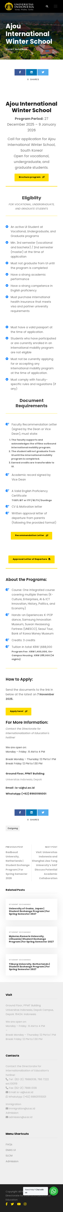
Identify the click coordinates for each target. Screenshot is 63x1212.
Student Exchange (20, 904)
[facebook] (7, 1204)
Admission (12, 1161)
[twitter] (12, 1204)
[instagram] (25, 1204)
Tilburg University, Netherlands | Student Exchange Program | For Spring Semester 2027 (29, 966)
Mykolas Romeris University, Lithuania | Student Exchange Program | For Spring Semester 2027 (31, 939)
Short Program (16, 49)
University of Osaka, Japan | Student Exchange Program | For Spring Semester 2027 (29, 911)
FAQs (9, 1144)
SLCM (9, 1155)
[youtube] (19, 1204)
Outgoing (13, 828)
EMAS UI (11, 1150)
